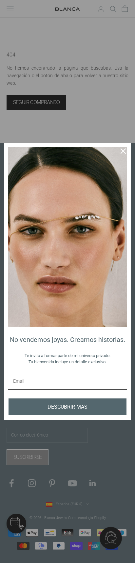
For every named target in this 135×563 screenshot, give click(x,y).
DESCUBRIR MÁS (67, 407)
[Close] (123, 151)
